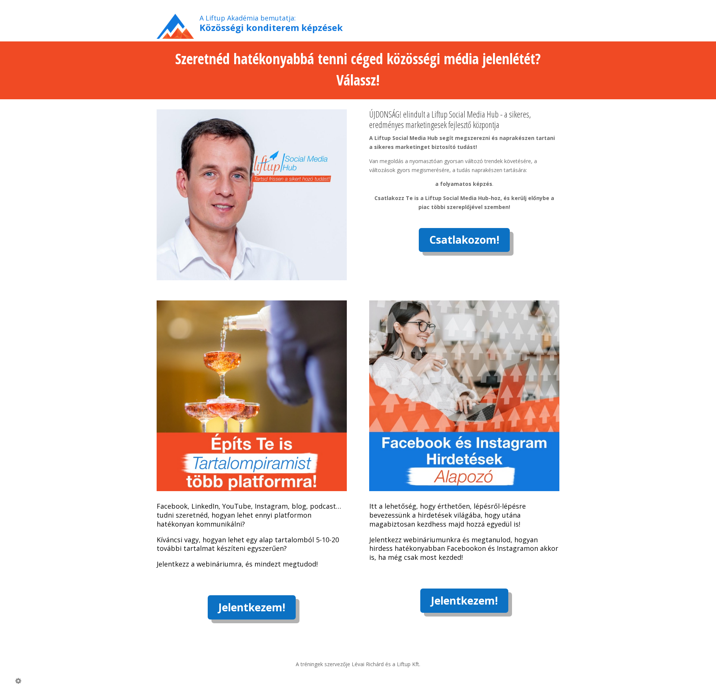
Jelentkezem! (251, 607)
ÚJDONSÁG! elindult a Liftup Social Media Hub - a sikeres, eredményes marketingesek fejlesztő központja (450, 119)
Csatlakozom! (464, 240)
